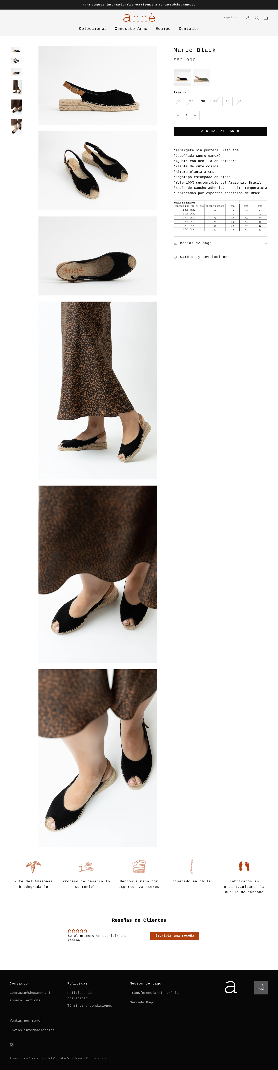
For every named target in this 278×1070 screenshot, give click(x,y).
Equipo (163, 29)
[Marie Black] (182, 77)
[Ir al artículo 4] (16, 87)
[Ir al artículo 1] (16, 50)
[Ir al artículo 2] (16, 61)
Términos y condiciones (89, 1006)
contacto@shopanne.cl (30, 993)
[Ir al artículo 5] (16, 107)
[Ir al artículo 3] (16, 72)
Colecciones (93, 29)
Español (229, 17)
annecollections (25, 1000)
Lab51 (102, 1058)
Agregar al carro (220, 131)
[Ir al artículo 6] (16, 127)
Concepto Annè (131, 29)
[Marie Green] (201, 77)
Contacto (189, 29)
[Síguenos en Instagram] (12, 1045)
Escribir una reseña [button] (174, 936)
